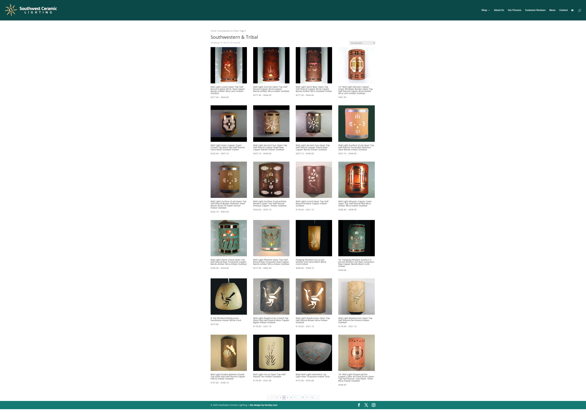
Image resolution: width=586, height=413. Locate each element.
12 (312, 397)
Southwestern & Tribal (228, 30)
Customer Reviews (535, 10)
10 (302, 397)
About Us (499, 10)
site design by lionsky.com (263, 405)
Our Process (514, 10)
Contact (563, 10)
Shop (484, 10)
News (552, 10)
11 (307, 397)
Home (213, 30)
